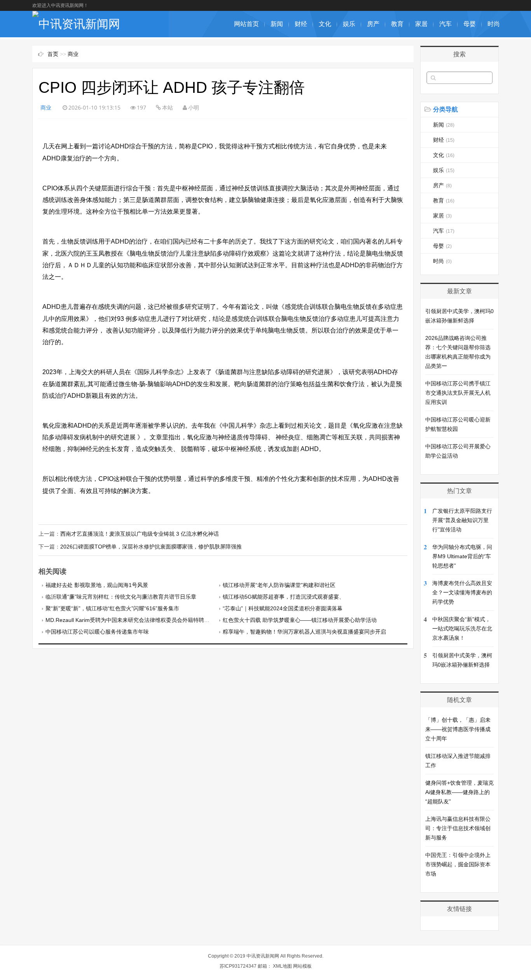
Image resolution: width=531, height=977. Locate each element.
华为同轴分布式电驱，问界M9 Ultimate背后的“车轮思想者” (462, 556)
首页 (52, 54)
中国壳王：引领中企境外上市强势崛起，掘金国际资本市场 (458, 864)
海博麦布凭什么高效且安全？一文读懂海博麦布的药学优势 (462, 592)
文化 (325, 24)
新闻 (277, 24)
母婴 (469, 24)
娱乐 (349, 24)
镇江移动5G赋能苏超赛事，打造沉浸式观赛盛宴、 (283, 597)
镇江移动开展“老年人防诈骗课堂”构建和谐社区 (279, 585)
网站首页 (246, 24)
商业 (73, 54)
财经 (301, 24)
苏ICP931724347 (238, 966)
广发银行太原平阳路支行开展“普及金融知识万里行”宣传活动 (462, 520)
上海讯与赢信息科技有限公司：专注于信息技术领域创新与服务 (458, 828)
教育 (397, 24)
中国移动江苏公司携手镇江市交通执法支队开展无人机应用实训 (458, 392)
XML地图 (282, 966)
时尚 (493, 24)
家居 (421, 24)
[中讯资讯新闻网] (76, 23)
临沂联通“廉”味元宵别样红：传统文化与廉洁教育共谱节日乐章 (120, 597)
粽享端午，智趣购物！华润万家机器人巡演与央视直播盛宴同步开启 (304, 632)
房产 (373, 24)
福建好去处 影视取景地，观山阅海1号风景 (96, 585)
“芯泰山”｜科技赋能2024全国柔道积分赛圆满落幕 (282, 608)
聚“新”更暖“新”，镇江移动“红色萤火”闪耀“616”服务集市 (112, 608)
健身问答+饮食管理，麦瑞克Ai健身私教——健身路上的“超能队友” (459, 792)
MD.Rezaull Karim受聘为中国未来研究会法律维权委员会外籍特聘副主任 (132, 620)
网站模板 (302, 966)
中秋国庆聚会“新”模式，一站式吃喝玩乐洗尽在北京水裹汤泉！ (462, 628)
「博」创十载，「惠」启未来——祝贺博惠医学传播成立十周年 (458, 729)
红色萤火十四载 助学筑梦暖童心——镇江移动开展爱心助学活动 (300, 620)
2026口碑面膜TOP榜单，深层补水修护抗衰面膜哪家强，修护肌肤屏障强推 (151, 546)
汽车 (445, 24)
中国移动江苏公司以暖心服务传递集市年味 (97, 632)
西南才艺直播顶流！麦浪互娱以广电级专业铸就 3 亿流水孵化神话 (139, 534)
